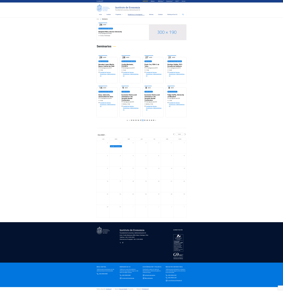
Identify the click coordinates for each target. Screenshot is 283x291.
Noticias (151, 14)
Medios (153, 1)
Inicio (100, 14)
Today (179, 134)
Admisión (145, 1)
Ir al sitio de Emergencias (128, 278)
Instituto (108, 14)
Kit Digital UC (145, 289)
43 (153, 120)
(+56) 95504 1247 (172, 277)
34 (133, 120)
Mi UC (177, 1)
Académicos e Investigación (136, 14)
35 (136, 120)
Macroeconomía (103, 61)
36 (138, 120)
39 (144, 120)
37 (140, 120)
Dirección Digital (123, 289)
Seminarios (148, 61)
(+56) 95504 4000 (103, 273)
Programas (119, 14)
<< (127, 120)
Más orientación (149, 278)
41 (149, 120)
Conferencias (125, 91)
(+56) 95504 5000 (126, 275)
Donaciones (169, 1)
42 (151, 120)
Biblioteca (160, 1)
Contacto (160, 14)
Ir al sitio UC (99, 1)
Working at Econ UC (172, 14)
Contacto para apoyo (150, 275)
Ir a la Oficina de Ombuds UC (175, 280)
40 (147, 120)
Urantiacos (108, 289)
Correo (184, 1)
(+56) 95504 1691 (172, 275)
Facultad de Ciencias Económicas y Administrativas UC (107, 74)
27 (120, 143)
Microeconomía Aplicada (105, 28)
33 (131, 120)
